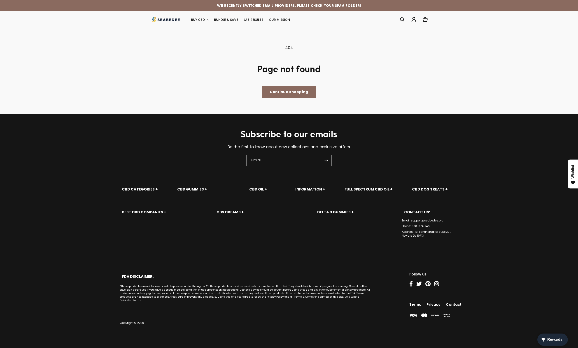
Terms (415, 304)
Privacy (433, 304)
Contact (453, 304)
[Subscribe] (326, 160)
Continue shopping (289, 91)
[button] (199, 20)
